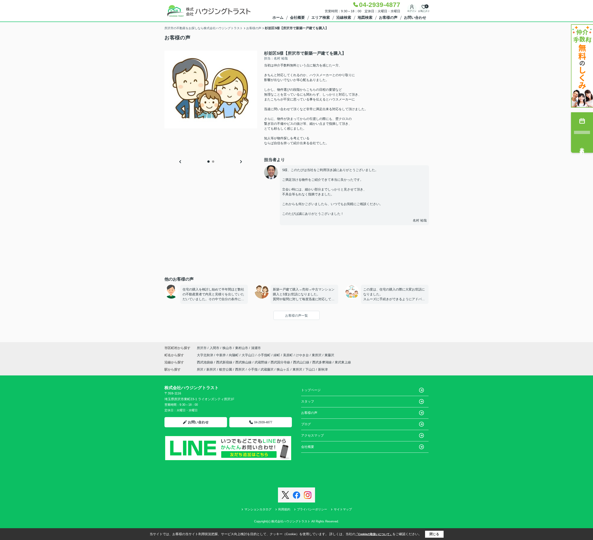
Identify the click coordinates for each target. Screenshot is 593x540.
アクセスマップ (312, 435)
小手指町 (264, 355)
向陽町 (234, 355)
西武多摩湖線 (322, 362)
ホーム (278, 17)
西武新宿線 (224, 362)
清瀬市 (256, 348)
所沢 (200, 369)
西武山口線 (301, 362)
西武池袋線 (205, 362)
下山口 (310, 369)
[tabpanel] (210, 89)
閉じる (434, 534)
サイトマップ (343, 509)
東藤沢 (329, 355)
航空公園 (225, 369)
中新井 (221, 355)
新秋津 (323, 369)
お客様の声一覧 (296, 315)
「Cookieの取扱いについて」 (373, 534)
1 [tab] (208, 161)
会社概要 (297, 17)
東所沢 (317, 355)
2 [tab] (213, 161)
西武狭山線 (243, 362)
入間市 (214, 348)
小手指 (253, 369)
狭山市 (227, 348)
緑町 (277, 355)
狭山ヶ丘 (283, 369)
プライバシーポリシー (312, 509)
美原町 (288, 355)
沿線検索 (343, 17)
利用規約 (284, 509)
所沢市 (202, 348)
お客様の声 (388, 17)
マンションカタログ (257, 509)
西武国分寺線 (281, 362)
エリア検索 (320, 17)
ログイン (411, 11)
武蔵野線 (261, 362)
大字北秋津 (205, 355)
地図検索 (365, 17)
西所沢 (240, 369)
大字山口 (248, 355)
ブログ (306, 424)
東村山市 (241, 348)
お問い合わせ (415, 17)
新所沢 (211, 369)
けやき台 (303, 355)
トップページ (311, 390)
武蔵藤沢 (267, 369)
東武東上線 (343, 362)
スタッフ (307, 401)
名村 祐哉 (420, 220)
